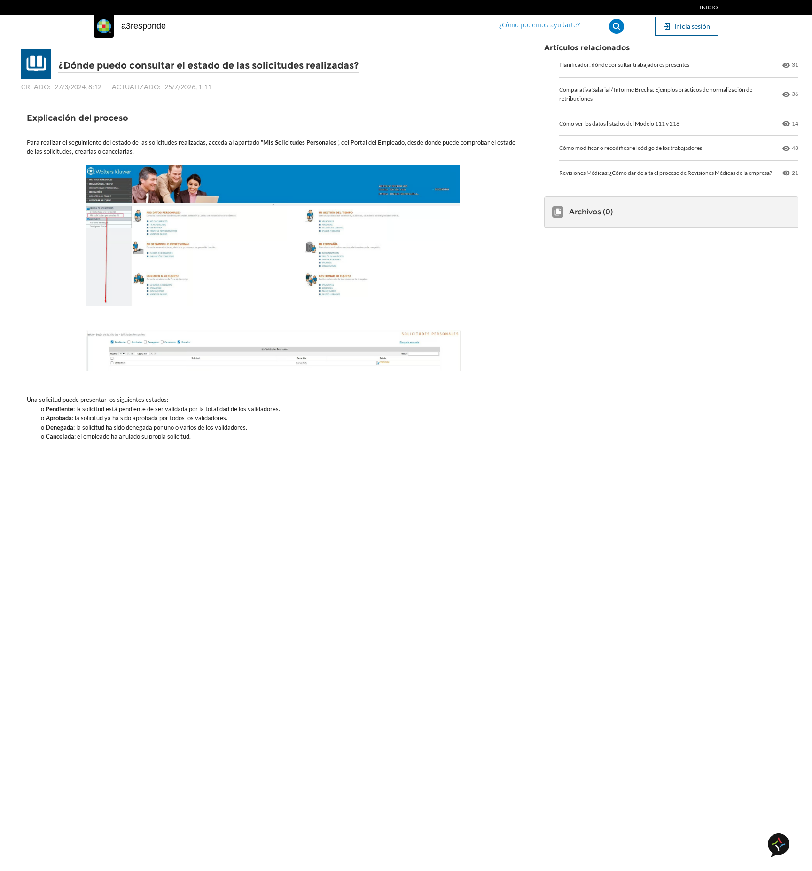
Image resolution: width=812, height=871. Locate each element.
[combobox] (550, 26)
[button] (616, 26)
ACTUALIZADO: (136, 87)
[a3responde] (104, 26)
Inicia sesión (692, 26)
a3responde (143, 26)
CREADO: (36, 87)
